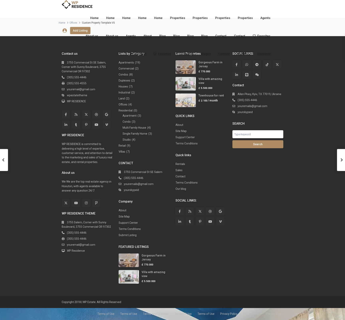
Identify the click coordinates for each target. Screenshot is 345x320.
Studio (127, 139)
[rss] (76, 114)
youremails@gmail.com (139, 184)
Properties (177, 18)
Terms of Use (105, 313)
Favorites (263, 36)
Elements (263, 54)
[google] (106, 114)
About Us (243, 54)
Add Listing (80, 30)
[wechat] (257, 75)
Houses (123, 86)
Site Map (124, 216)
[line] (247, 75)
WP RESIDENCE (76, 101)
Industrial (124, 92)
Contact (220, 36)
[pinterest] (86, 124)
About (147, 36)
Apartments (126, 62)
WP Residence (76, 250)
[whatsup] (247, 64)
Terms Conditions (130, 229)
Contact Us (186, 54)
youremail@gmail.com (81, 89)
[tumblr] (76, 124)
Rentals (180, 164)
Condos (123, 74)
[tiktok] (267, 64)
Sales (178, 170)
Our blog (180, 188)
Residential (126, 110)
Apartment (130, 115)
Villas (122, 151)
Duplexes (124, 80)
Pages (206, 54)
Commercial (126, 68)
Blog (162, 36)
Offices (123, 104)
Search (258, 144)
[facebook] (66, 114)
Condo (127, 121)
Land (122, 98)
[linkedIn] (66, 124)
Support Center (128, 222)
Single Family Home (135, 133)
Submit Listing (128, 235)
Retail (122, 145)
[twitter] (86, 114)
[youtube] (96, 124)
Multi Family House (134, 127)
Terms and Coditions (156, 313)
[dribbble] (96, 114)
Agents (265, 18)
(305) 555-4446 (76, 77)
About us (91, 36)
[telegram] (257, 64)
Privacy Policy (228, 313)
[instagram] (86, 203)
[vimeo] (106, 124)
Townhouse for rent (211, 95)
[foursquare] (96, 203)
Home (94, 18)
